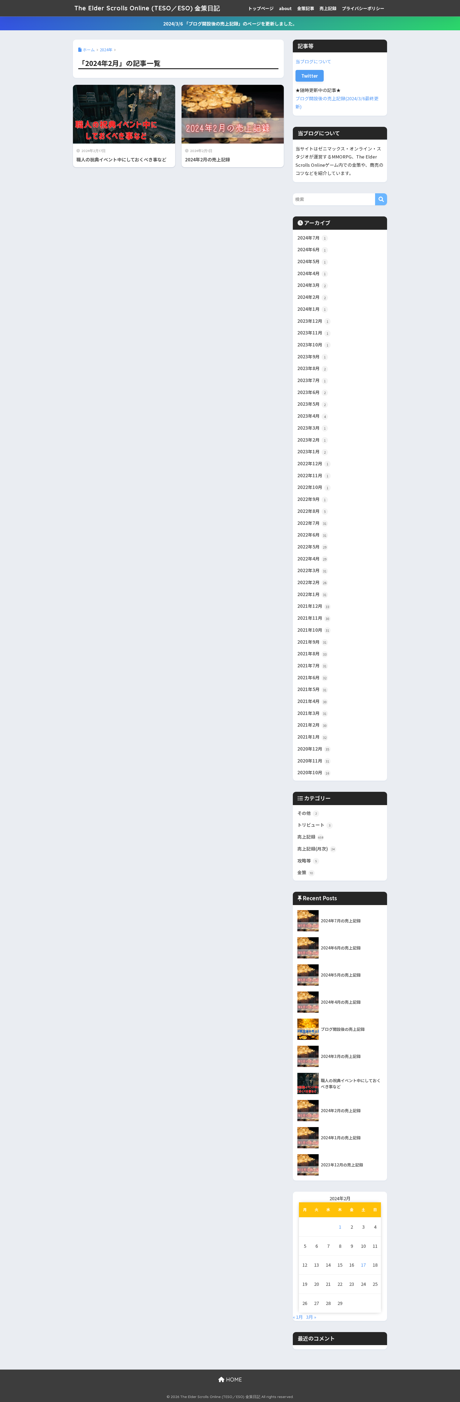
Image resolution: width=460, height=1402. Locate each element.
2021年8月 (312, 653)
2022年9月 (311, 499)
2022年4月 (312, 558)
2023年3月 (311, 428)
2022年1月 (312, 594)
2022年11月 (312, 475)
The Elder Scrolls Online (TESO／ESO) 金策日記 (147, 8)
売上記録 (327, 8)
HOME (233, 1379)
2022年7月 (312, 523)
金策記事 (305, 8)
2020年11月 (313, 761)
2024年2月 (311, 297)
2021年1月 (312, 737)
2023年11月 (312, 332)
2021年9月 (312, 642)
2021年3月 (312, 713)
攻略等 (307, 860)
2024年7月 (311, 238)
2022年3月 (312, 570)
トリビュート (314, 825)
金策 (305, 872)
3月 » (311, 1317)
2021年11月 (313, 618)
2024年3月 (311, 285)
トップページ (261, 8)
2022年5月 (312, 546)
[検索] (381, 199)
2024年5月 (311, 261)
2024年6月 (311, 249)
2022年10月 (312, 487)
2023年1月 (311, 451)
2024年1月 (311, 309)
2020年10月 (313, 772)
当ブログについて (313, 61)
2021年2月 (312, 725)
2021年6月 (312, 677)
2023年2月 (311, 440)
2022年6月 (312, 534)
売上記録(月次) (316, 849)
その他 (307, 813)
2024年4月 (311, 273)
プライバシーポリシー (363, 8)
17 (363, 1265)
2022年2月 (312, 582)
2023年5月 (311, 404)
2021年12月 (313, 606)
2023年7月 (311, 380)
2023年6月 (311, 392)
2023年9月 (311, 356)
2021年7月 (312, 665)
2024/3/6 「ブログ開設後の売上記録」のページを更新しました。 (230, 23)
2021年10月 (313, 630)
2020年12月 (313, 749)
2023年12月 (312, 321)
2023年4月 (311, 416)
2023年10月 (312, 344)
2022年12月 (312, 463)
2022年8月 (311, 511)
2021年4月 (312, 701)
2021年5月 (312, 689)
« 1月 (298, 1317)
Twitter (309, 76)
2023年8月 (311, 368)
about (285, 8)
